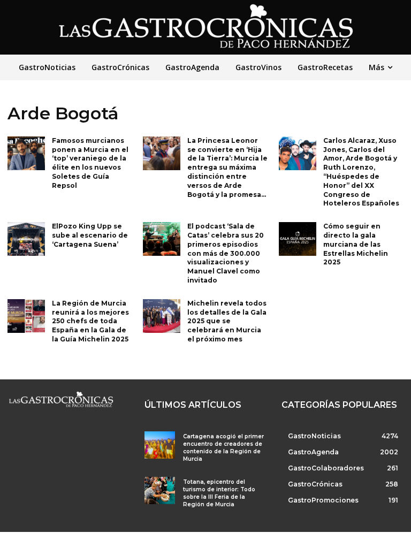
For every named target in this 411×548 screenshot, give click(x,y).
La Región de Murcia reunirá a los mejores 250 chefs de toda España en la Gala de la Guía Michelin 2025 (90, 321)
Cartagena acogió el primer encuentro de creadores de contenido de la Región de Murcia (223, 447)
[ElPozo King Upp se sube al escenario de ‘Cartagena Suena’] (26, 239)
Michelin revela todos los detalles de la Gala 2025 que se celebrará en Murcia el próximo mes (227, 321)
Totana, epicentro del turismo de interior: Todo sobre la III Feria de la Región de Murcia (219, 493)
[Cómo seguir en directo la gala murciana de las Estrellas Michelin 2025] (297, 239)
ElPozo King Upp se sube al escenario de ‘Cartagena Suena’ (90, 235)
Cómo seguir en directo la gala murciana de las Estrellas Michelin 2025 (355, 244)
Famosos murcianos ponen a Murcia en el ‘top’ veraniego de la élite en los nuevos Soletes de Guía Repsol (90, 162)
